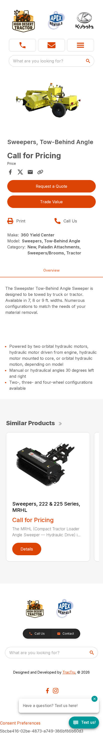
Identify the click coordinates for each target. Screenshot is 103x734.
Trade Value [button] (51, 201)
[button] (22, 45)
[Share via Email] (30, 172)
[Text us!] (84, 723)
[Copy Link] (40, 172)
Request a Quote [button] (51, 186)
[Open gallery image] (51, 101)
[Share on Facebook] (10, 172)
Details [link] (26, 549)
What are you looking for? (38, 60)
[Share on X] (20, 172)
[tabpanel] (51, 101)
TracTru (68, 672)
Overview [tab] (51, 270)
